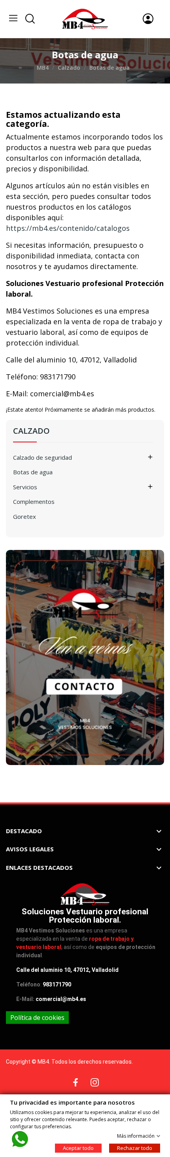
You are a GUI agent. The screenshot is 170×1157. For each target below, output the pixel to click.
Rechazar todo (134, 1147)
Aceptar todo (78, 1147)
